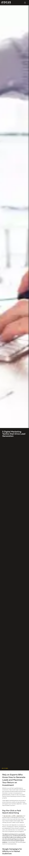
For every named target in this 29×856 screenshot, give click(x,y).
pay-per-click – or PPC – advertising (13, 815)
